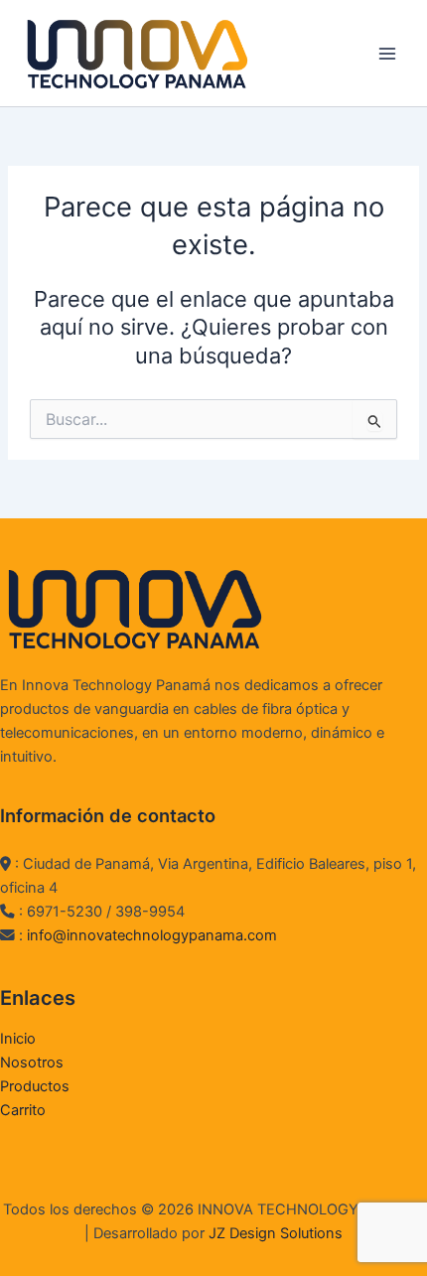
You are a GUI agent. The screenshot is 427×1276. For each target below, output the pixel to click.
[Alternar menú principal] (387, 52)
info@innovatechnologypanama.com (152, 935)
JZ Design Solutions (276, 1233)
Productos (35, 1086)
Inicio (18, 1039)
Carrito (23, 1110)
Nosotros (32, 1062)
